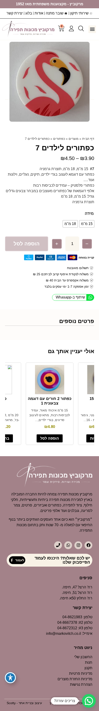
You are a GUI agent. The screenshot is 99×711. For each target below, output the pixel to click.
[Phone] (58, 545)
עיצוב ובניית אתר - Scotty (24, 703)
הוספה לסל (27, 244)
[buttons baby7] (49, 82)
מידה (89, 213)
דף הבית (88, 139)
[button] (92, 29)
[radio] (86, 223)
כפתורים (59, 139)
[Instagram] (78, 545)
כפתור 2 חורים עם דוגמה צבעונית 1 (49, 400)
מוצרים (74, 139)
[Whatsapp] (68, 545)
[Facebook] (88, 545)
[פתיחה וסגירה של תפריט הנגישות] (10, 677)
